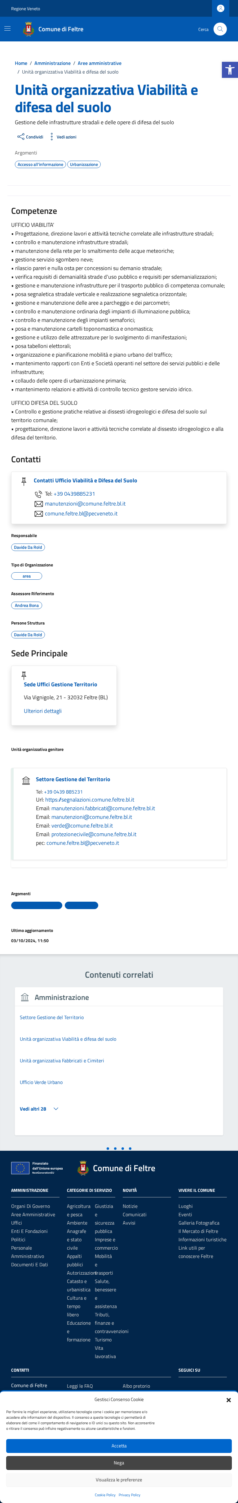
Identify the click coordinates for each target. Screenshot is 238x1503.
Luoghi (185, 1206)
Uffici (16, 1222)
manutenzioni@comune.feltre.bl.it (85, 503)
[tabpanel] (119, 1065)
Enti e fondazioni (29, 1231)
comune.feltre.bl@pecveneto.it (81, 513)
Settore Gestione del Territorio (73, 779)
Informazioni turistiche (202, 1239)
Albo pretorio (136, 1386)
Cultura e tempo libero (76, 1306)
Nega (119, 1462)
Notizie (130, 1206)
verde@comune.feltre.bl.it (82, 825)
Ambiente (77, 1222)
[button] (230, 70)
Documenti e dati (29, 1264)
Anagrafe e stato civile (76, 1239)
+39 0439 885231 (63, 791)
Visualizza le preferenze (119, 1479)
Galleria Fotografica (198, 1222)
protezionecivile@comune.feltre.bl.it (93, 834)
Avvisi (129, 1222)
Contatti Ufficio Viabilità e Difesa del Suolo (85, 480)
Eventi (185, 1214)
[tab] (108, 1148)
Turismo (103, 1339)
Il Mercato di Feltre (198, 1231)
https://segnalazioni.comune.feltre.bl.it (89, 799)
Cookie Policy (105, 1495)
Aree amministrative (33, 1214)
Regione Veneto (25, 8)
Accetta (119, 1445)
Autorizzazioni (82, 1272)
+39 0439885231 (74, 493)
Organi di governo (30, 1206)
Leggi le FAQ (80, 1386)
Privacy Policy (129, 1495)
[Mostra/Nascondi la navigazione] (7, 28)
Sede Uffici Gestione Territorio (60, 684)
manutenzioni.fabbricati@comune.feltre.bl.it (103, 808)
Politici (18, 1239)
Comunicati (135, 1214)
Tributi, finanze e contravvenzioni (112, 1323)
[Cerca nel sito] (220, 29)
